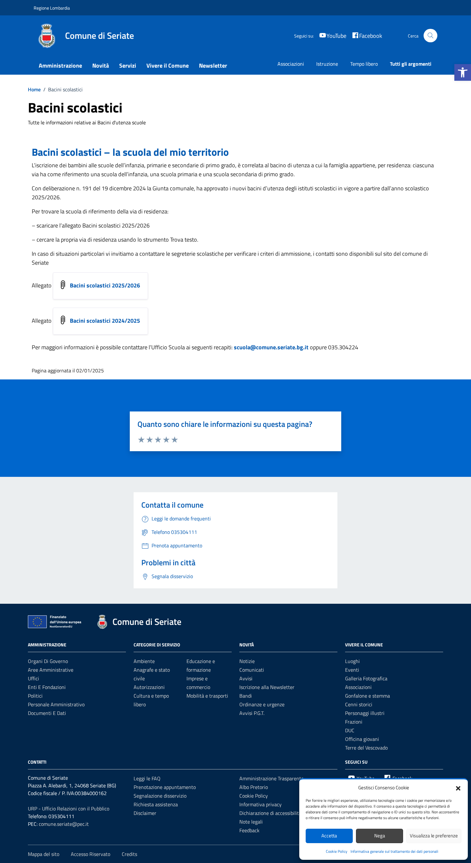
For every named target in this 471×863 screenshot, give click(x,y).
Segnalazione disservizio (160, 796)
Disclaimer (145, 813)
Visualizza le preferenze (434, 835)
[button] (462, 72)
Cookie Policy (336, 851)
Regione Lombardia (52, 7)
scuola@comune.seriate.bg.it (271, 347)
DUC (349, 730)
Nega (379, 835)
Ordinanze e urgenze (262, 704)
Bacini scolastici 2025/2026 (105, 285)
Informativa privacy (260, 804)
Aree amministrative (50, 670)
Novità (100, 65)
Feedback (249, 830)
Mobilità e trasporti (207, 696)
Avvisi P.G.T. (251, 713)
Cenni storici (358, 704)
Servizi (127, 65)
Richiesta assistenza (156, 804)
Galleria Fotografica (366, 678)
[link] (124, 188)
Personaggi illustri (364, 713)
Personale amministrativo (56, 704)
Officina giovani (362, 739)
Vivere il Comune (167, 65)
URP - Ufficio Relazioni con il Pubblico (68, 808)
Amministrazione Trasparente (271, 778)
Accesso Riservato (90, 854)
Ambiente (144, 661)
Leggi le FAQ (147, 778)
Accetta (329, 835)
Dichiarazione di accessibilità (270, 813)
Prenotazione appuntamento (165, 787)
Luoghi (352, 661)
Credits (129, 854)
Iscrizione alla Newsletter (266, 687)
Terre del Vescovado (366, 747)
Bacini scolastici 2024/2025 (105, 320)
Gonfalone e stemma (367, 696)
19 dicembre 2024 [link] (124, 188)
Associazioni (290, 64)
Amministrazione (60, 65)
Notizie (247, 661)
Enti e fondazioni (47, 687)
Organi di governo (48, 661)
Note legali (251, 822)
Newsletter (213, 65)
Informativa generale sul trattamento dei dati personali (394, 851)
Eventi (352, 670)
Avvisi (245, 678)
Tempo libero (364, 64)
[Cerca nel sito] (430, 36)
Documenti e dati (47, 713)
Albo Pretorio (253, 787)
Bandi (245, 696)
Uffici (33, 678)
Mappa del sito (43, 854)
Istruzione (327, 64)
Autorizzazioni (149, 687)
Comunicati (251, 670)
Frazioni (353, 722)
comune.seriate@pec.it (64, 824)
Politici (35, 696)
